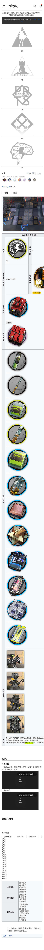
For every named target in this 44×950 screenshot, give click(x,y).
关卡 (9, 187)
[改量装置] (17, 336)
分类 (4, 936)
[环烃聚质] (17, 610)
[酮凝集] (17, 434)
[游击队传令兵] (15, 724)
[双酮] (17, 385)
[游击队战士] (15, 681)
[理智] (17, 248)
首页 (3, 187)
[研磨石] (17, 510)
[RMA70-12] (18, 535)
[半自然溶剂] (17, 585)
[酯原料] (17, 361)
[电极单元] (17, 635)
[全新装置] (18, 307)
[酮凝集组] (17, 485)
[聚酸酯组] (18, 460)
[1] (34, 742)
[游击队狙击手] (15, 702)
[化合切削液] (17, 561)
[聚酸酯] (17, 410)
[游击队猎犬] (15, 659)
